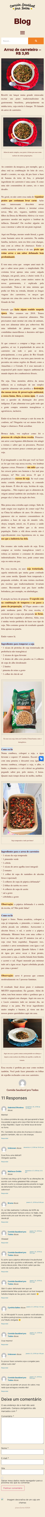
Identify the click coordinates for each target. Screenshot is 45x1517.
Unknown (12, 1148)
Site (3, 1468)
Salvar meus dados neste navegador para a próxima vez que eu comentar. (21, 1482)
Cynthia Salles (14, 1307)
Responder (4, 1138)
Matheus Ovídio (15, 1171)
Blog (22, 21)
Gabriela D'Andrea (16, 1107)
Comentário (7, 1416)
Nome (4, 1448)
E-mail (5, 1458)
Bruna (10, 1203)
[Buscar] (36, 41)
